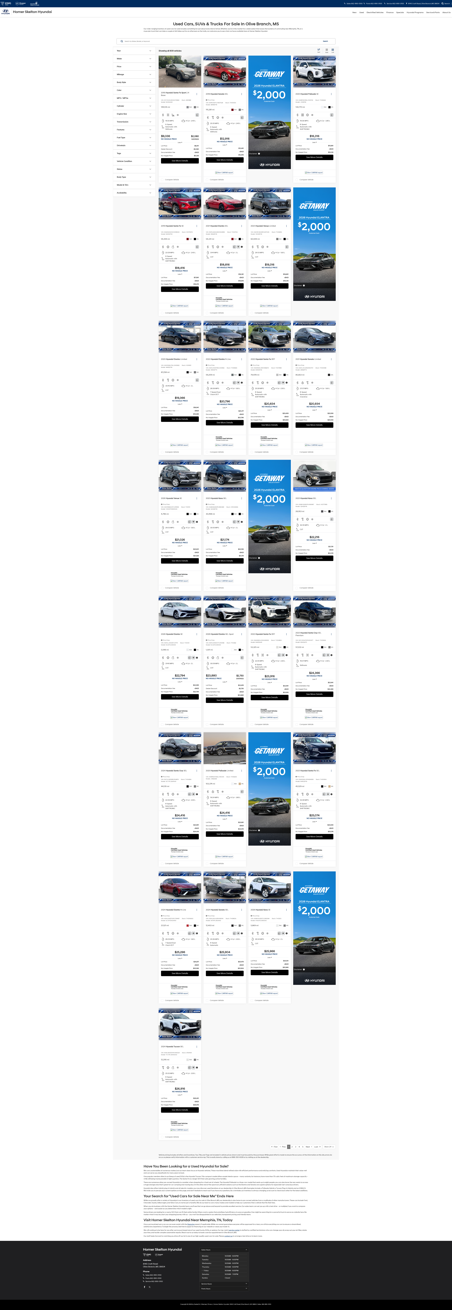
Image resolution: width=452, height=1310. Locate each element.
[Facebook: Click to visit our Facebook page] (144, 1287)
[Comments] (197, 115)
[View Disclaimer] (178, 115)
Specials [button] (400, 12)
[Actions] (197, 94)
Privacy (210, 1304)
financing (190, 1224)
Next (308, 1147)
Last (316, 1147)
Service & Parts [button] (433, 12)
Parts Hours (205, 1289)
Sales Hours (205, 1250)
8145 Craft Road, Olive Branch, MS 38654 (423, 4)
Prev (283, 1147)
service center (234, 1230)
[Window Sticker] (238, 246)
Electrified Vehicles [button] (375, 12)
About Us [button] (446, 12)
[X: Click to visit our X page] (149, 1287)
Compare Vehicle (172, 180)
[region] (180, 151)
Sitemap (204, 1304)
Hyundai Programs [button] (415, 12)
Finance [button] (389, 12)
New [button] (354, 12)
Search (325, 41)
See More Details (180, 160)
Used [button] (361, 12)
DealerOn (197, 1304)
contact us (228, 1236)
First (274, 1147)
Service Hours (206, 1284)
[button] (198, 72)
